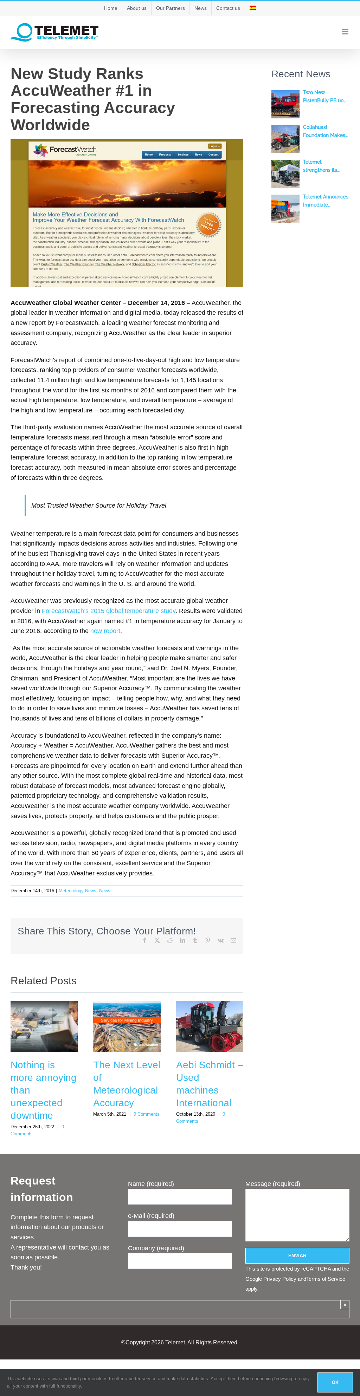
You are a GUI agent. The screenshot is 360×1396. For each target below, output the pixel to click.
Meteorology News (77, 890)
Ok (335, 1382)
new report (105, 630)
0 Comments (147, 1114)
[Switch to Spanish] (253, 8)
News (104, 890)
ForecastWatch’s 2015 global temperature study (108, 610)
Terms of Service (325, 1279)
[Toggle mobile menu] (345, 31)
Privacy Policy (279, 1279)
